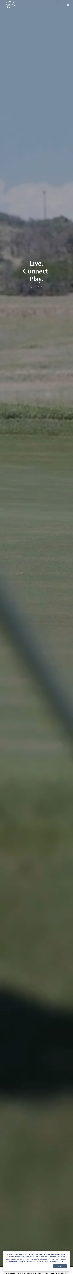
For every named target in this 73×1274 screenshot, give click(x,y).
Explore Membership (36, 287)
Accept (60, 1266)
